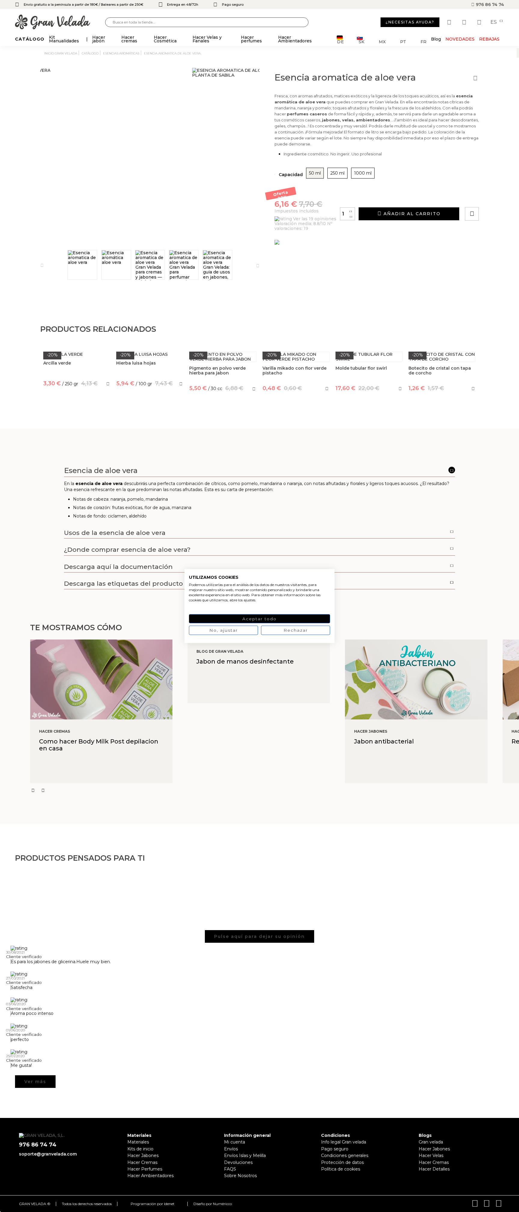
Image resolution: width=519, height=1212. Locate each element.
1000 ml (363, 173)
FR (423, 41)
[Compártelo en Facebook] (501, 196)
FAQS (230, 1169)
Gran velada (431, 1142)
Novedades (460, 39)
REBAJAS (489, 39)
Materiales (138, 1142)
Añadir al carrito (411, 213)
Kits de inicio (140, 1149)
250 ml (337, 173)
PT (403, 41)
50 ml (315, 173)
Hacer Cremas (142, 1162)
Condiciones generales (344, 1155)
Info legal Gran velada (343, 1142)
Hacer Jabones (143, 1155)
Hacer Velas (431, 1155)
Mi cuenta (234, 1142)
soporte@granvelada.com (48, 1154)
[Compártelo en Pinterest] (508, 196)
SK (361, 41)
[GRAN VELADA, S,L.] (60, 22)
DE (340, 41)
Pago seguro (334, 1149)
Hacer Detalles (434, 1169)
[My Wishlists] (449, 22)
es (494, 22)
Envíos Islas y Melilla (245, 1155)
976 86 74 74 (489, 4)
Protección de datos (342, 1162)
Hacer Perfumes (144, 1169)
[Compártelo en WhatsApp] (495, 196)
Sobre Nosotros (240, 1175)
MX (382, 41)
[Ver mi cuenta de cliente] (464, 22)
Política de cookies (340, 1169)
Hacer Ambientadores (150, 1175)
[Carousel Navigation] (274, 790)
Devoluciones (238, 1162)
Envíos (231, 1149)
